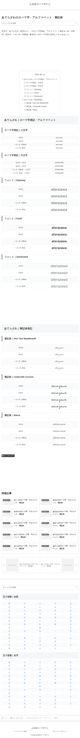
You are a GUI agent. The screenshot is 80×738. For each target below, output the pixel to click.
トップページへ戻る (20, 731)
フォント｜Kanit (32, 93)
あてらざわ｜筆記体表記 (33, 100)
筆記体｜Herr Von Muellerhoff (37, 103)
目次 (37, 74)
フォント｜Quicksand (34, 96)
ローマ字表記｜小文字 (34, 83)
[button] (76, 23)
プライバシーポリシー (59, 731)
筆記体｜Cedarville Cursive (36, 106)
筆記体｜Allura (31, 110)
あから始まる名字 (9, 455)
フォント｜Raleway (33, 89)
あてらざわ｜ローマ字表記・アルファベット (41, 79)
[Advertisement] (40, 53)
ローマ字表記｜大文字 (34, 86)
